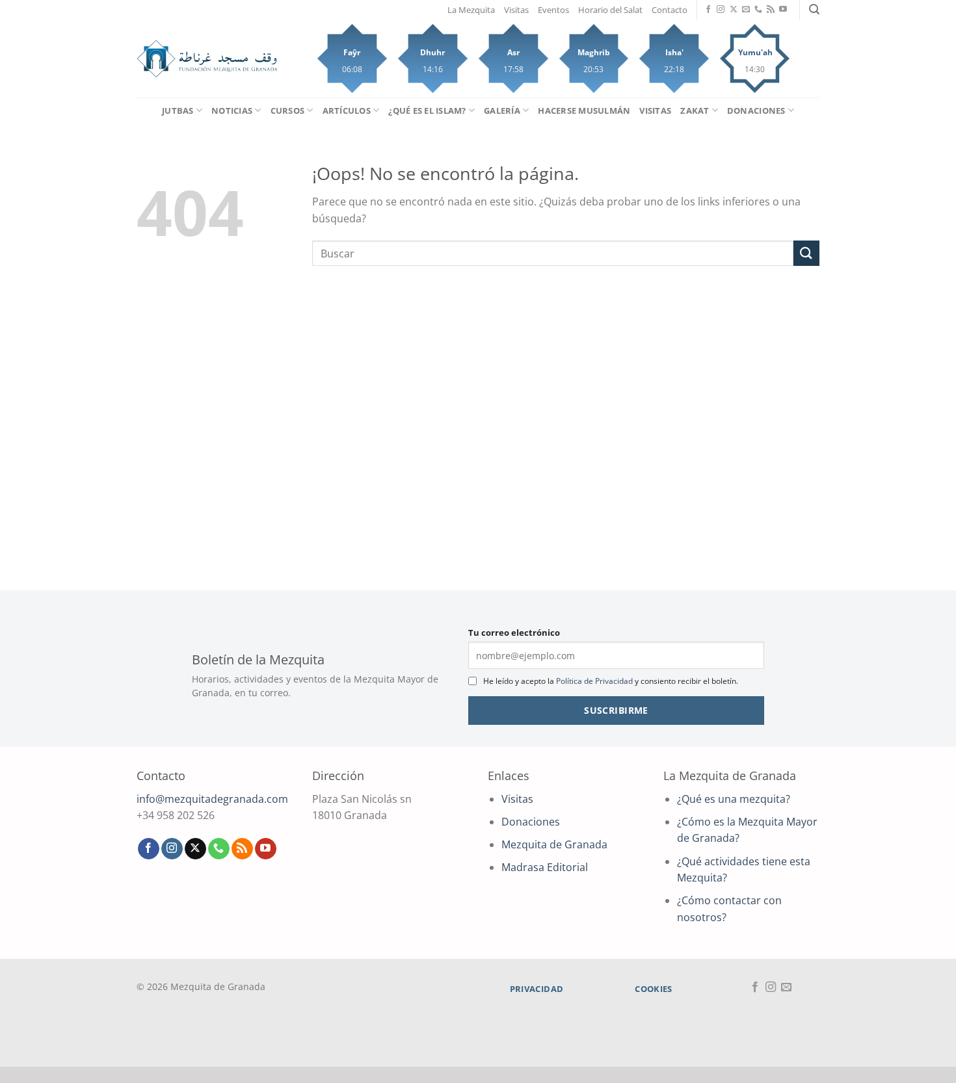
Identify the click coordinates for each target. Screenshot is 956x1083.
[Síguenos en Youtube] (783, 9)
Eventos (553, 10)
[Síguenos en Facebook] (708, 9)
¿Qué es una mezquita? (733, 799)
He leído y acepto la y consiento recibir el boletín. (610, 680)
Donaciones (756, 110)
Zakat (694, 110)
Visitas (516, 10)
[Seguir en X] (733, 9)
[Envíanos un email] (746, 9)
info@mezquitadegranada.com (212, 799)
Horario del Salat (610, 10)
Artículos (347, 110)
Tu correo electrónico (514, 632)
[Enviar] (806, 253)
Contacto (669, 10)
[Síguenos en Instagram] (720, 9)
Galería (502, 110)
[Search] (814, 9)
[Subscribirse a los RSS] (771, 9)
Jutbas (178, 110)
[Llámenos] (758, 9)
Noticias (231, 110)
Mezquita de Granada (554, 844)
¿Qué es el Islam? (427, 110)
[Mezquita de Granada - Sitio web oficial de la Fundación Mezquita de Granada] (207, 59)
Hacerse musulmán (584, 110)
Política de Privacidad (594, 680)
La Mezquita (471, 10)
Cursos (288, 110)
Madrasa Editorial (544, 867)
